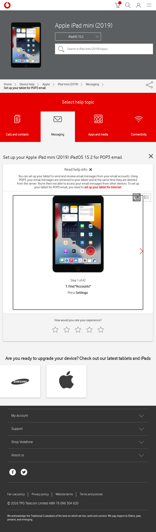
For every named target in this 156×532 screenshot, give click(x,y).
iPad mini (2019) (68, 84)
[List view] (147, 197)
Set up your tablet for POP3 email (25, 88)
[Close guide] (151, 156)
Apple (46, 84)
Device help (27, 84)
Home (8, 84)
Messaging (92, 84)
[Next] (141, 251)
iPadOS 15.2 (75, 37)
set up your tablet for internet (102, 187)
